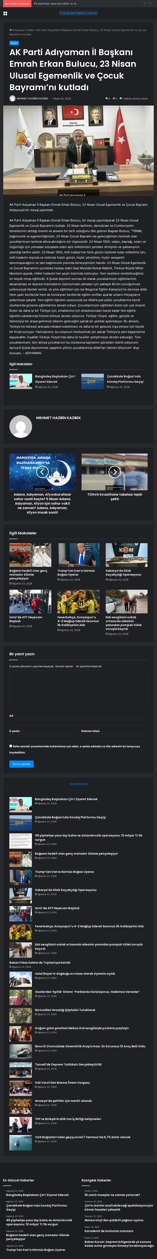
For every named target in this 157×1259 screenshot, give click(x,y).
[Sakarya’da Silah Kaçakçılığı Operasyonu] (127, 555)
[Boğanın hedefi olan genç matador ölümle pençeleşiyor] (30, 555)
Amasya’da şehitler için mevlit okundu (63, 1101)
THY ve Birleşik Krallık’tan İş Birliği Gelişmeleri (68, 1119)
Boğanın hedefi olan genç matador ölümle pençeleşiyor (28, 575)
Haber (30, 30)
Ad (12, 715)
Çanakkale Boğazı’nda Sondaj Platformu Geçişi (70, 817)
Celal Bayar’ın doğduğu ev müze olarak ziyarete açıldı (75, 974)
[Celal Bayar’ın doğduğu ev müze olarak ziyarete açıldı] (20, 979)
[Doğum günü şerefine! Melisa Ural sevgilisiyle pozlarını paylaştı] (20, 1033)
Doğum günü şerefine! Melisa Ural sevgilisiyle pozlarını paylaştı (82, 1028)
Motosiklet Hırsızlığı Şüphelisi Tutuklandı (65, 1010)
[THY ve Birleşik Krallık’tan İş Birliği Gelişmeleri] (20, 1124)
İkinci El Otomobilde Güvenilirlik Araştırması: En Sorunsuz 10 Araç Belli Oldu (90, 1046)
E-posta (15, 731)
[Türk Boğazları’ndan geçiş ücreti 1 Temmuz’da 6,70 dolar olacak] (20, 1142)
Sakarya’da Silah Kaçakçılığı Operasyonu (123, 573)
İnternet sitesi (90, 731)
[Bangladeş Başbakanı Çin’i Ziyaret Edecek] (21, 381)
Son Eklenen (79, 784)
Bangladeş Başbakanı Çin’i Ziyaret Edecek (66, 799)
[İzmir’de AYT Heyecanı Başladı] (30, 601)
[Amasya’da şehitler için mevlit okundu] (20, 1106)
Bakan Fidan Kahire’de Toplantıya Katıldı (39, 963)
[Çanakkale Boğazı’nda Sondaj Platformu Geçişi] (92, 381)
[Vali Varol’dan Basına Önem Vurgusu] (20, 1088)
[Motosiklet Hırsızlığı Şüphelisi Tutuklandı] (20, 1015)
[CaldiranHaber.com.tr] (78, 13)
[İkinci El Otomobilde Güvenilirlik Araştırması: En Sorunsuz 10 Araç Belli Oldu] (20, 1052)
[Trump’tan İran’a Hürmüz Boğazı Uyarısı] (78, 555)
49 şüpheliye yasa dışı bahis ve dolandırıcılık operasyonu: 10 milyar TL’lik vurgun (84, 3)
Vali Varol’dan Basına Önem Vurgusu (62, 1083)
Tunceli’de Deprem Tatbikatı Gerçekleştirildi (68, 1064)
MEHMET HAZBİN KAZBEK (32, 98)
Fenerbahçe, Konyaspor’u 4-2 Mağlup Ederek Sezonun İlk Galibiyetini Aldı (78, 621)
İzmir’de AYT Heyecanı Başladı (25, 619)
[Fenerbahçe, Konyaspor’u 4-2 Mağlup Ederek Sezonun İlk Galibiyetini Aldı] (78, 601)
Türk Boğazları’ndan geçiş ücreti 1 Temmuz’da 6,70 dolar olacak (82, 1137)
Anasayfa (18, 30)
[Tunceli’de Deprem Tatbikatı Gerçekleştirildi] (20, 1070)
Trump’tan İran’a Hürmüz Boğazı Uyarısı (76, 573)
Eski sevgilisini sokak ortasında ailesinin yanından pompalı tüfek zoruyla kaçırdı (124, 623)
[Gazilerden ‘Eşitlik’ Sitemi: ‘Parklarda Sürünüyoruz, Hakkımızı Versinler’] (20, 997)
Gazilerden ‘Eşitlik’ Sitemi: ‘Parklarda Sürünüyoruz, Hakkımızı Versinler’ (87, 992)
